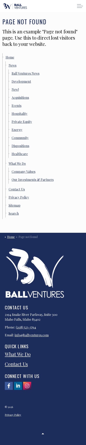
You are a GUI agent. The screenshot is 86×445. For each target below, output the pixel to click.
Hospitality (19, 113)
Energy (17, 130)
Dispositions (20, 146)
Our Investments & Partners (33, 179)
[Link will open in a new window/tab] (9, 386)
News (12, 65)
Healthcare (20, 154)
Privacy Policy (19, 197)
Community (20, 138)
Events (16, 105)
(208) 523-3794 (26, 327)
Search (14, 213)
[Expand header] (80, 6)
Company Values (23, 171)
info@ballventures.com (32, 335)
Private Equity (22, 121)
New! (15, 89)
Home (10, 57)
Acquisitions (20, 97)
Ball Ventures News (25, 73)
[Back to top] (43, 433)
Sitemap (14, 205)
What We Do (17, 163)
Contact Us (17, 189)
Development (21, 81)
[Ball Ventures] (15, 6)
